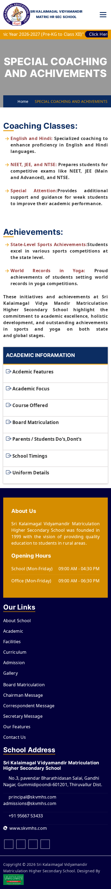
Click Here (94, 34)
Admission (14, 663)
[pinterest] (45, 844)
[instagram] (21, 844)
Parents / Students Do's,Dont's (46, 439)
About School (17, 621)
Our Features (16, 727)
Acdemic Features (32, 372)
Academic (13, 631)
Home (21, 101)
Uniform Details (30, 473)
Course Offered (30, 405)
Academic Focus (30, 388)
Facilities (12, 642)
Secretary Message (23, 716)
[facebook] (8, 844)
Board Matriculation (35, 422)
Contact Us (14, 737)
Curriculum (14, 652)
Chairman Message (23, 695)
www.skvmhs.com (27, 828)
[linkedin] (33, 844)
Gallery (10, 673)
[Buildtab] (16, 14)
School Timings (29, 456)
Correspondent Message (28, 706)
